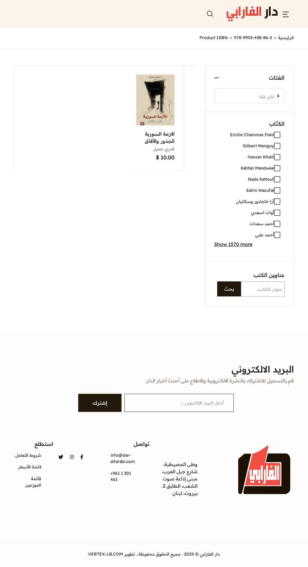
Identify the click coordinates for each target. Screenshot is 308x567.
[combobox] (249, 95)
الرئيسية (286, 37)
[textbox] (247, 97)
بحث (229, 289)
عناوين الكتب (269, 274)
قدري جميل (163, 149)
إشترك (100, 403)
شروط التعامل (28, 455)
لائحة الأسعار (29, 467)
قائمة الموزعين (33, 482)
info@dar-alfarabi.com (122, 458)
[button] (286, 14)
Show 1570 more (233, 244)
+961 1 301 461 (120, 476)
